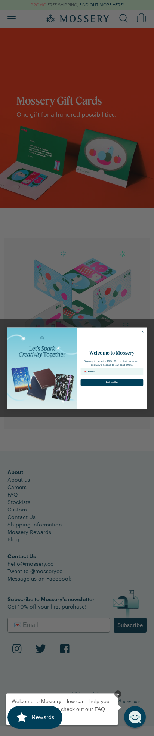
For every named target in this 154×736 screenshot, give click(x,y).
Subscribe (112, 382)
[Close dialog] (142, 331)
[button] (135, 717)
